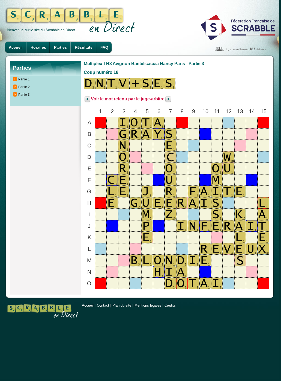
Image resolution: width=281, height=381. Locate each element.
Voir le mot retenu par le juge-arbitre (128, 99)
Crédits (170, 305)
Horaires (38, 47)
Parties (60, 47)
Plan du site (121, 305)
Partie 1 (24, 79)
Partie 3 (24, 95)
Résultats (83, 47)
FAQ (104, 47)
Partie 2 (24, 87)
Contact (103, 305)
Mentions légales (147, 305)
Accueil (16, 47)
